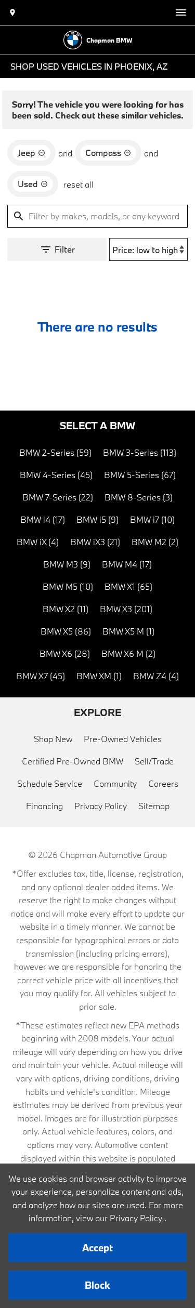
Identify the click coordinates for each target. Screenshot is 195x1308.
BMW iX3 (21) (95, 541)
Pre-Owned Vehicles (123, 738)
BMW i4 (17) (42, 519)
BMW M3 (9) (66, 564)
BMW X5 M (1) (128, 631)
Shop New (53, 738)
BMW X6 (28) (65, 653)
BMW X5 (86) (66, 631)
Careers (163, 783)
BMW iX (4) (38, 541)
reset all (78, 184)
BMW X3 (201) (126, 608)
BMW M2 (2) (155, 541)
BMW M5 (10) (68, 586)
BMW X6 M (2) (128, 653)
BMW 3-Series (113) (139, 452)
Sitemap (154, 805)
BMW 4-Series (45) (56, 474)
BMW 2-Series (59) (55, 452)
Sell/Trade (154, 761)
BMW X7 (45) (40, 675)
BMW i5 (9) (97, 519)
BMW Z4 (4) (156, 675)
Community (115, 783)
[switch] (181, 12)
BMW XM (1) (99, 675)
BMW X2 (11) (65, 608)
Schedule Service (49, 783)
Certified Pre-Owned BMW (72, 761)
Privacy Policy (100, 805)
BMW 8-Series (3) (139, 497)
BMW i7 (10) (152, 519)
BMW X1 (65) (128, 586)
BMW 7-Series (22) (57, 497)
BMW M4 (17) (127, 564)
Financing (44, 805)
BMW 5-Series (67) (140, 474)
